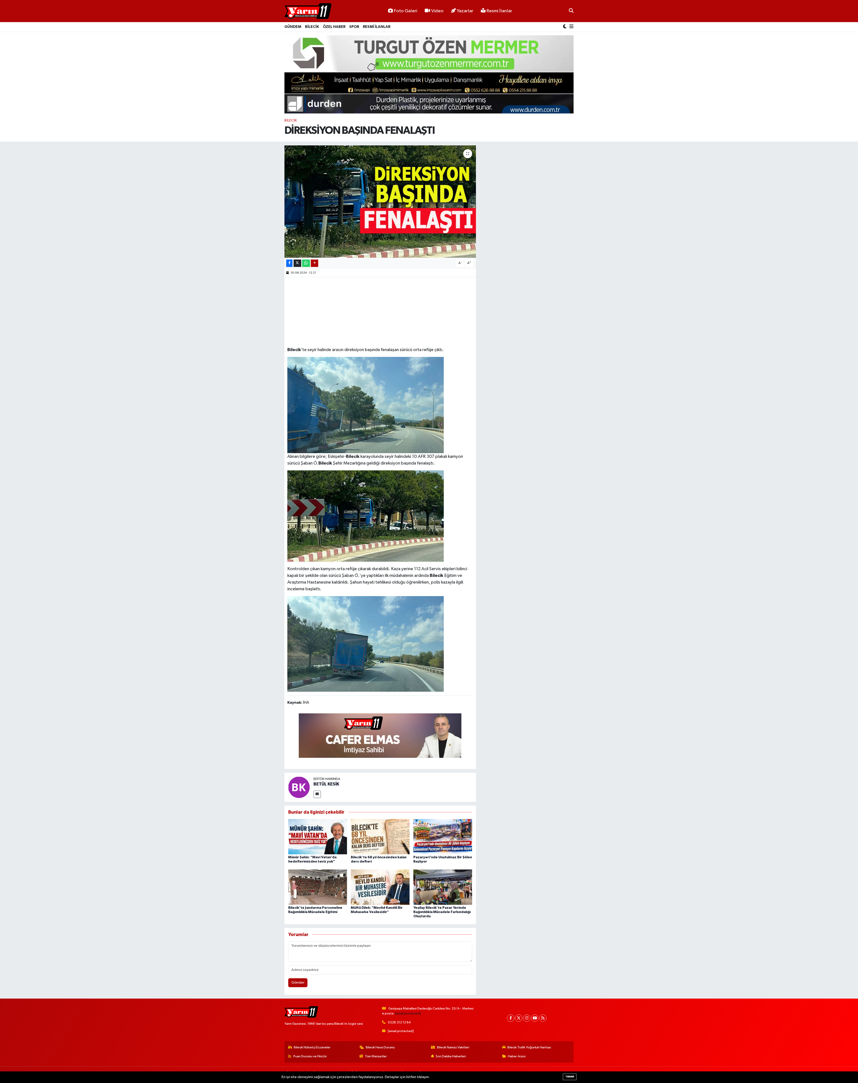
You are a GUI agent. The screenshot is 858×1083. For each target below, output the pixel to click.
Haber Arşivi (517, 1056)
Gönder (298, 983)
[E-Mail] (317, 794)
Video (437, 10)
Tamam (569, 1076)
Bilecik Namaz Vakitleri (453, 1047)
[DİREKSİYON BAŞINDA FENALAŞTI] (380, 201)
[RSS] (543, 1018)
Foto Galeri (405, 10)
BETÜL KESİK (326, 784)
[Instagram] (526, 1018)
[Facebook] (510, 1018)
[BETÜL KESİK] (299, 787)
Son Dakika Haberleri (451, 1056)
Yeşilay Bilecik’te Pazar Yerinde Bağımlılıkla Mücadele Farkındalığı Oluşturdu (442, 912)
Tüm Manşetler (376, 1056)
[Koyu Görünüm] (565, 27)
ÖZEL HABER (334, 27)
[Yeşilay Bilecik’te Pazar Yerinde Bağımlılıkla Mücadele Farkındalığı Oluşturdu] (442, 887)
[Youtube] (534, 1018)
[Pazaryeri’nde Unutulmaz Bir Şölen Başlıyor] (442, 836)
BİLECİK (312, 27)
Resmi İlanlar (499, 10)
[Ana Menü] (571, 27)
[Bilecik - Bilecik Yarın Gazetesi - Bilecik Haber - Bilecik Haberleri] (307, 11)
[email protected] (408, 1013)
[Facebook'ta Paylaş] (289, 263)
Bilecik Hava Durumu (380, 1047)
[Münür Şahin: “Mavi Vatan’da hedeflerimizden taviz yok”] (317, 836)
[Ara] (571, 11)
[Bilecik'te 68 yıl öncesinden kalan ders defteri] (380, 836)
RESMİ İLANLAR (376, 27)
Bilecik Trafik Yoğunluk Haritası (529, 1047)
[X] (518, 1018)
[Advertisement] (380, 311)
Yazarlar (465, 10)
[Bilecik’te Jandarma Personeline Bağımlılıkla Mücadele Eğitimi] (317, 887)
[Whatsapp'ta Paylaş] (306, 263)
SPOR (354, 27)
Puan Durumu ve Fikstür (310, 1056)
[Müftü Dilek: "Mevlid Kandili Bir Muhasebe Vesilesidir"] (380, 887)
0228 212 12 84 (399, 1022)
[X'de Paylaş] (297, 263)
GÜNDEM (292, 27)
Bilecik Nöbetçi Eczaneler (312, 1047)
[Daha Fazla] (314, 263)
